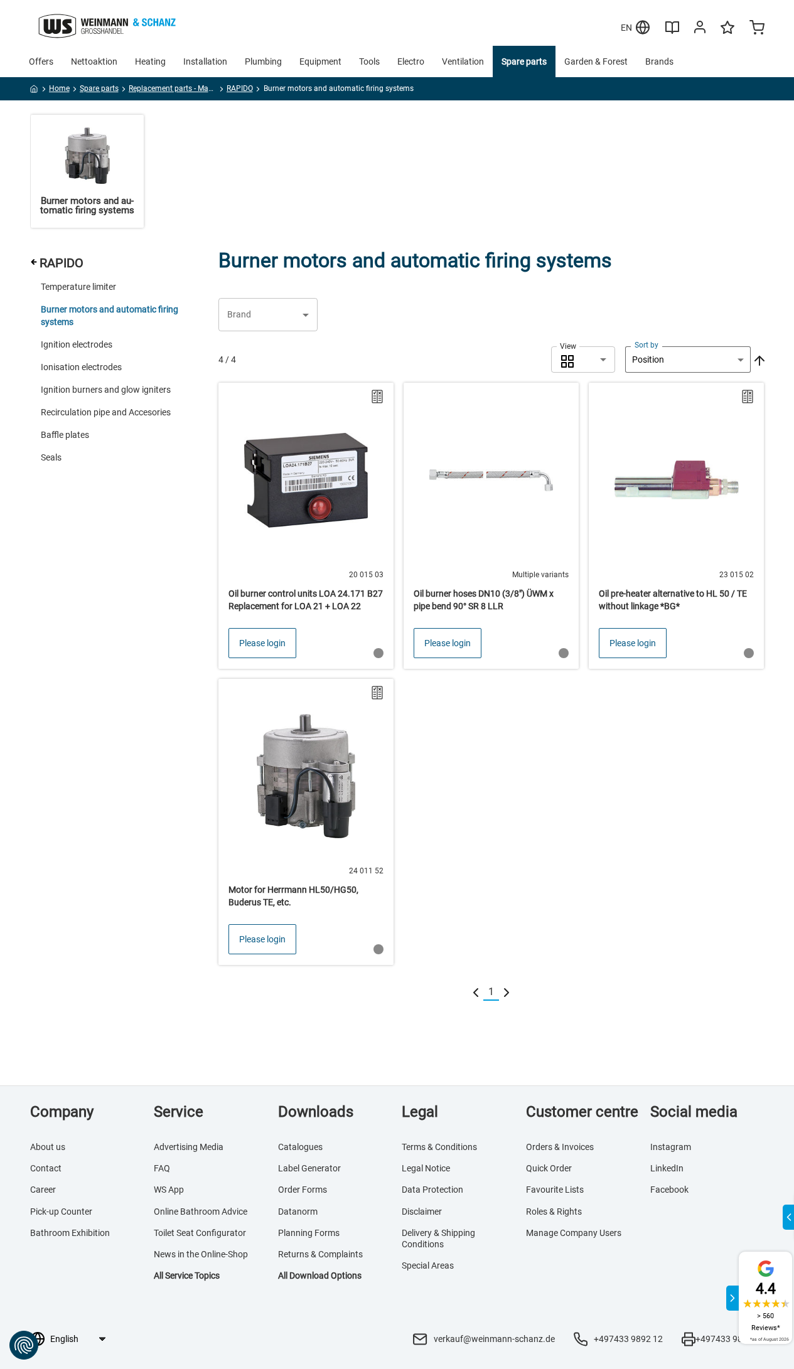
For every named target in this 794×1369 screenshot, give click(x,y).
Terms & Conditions (439, 1147)
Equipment (320, 61)
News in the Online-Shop (201, 1254)
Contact (46, 1168)
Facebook (669, 1190)
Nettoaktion (94, 61)
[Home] (34, 91)
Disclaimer (422, 1212)
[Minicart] (756, 29)
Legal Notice (426, 1168)
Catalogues (300, 1147)
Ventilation (463, 61)
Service (178, 1112)
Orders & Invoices (560, 1147)
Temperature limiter (78, 287)
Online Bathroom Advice (200, 1212)
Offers (41, 61)
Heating (150, 61)
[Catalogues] (672, 32)
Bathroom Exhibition (70, 1233)
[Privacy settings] (23, 1345)
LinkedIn (667, 1168)
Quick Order (549, 1168)
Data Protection (432, 1190)
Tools (369, 61)
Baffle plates (65, 435)
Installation (205, 61)
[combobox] (583, 359)
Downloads (315, 1112)
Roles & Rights (554, 1212)
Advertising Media (188, 1147)
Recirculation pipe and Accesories (106, 412)
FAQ (162, 1168)
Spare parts (524, 61)
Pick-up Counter (61, 1212)
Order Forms (302, 1190)
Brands (659, 61)
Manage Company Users (573, 1233)
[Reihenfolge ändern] (758, 359)
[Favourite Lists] (727, 33)
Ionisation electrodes (81, 367)
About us (47, 1147)
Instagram (670, 1147)
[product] (306, 526)
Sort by (646, 345)
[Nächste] (506, 992)
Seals (51, 457)
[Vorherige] (475, 992)
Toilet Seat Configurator (200, 1233)
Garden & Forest (596, 61)
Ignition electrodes (76, 344)
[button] (268, 314)
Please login (262, 643)
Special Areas (428, 1265)
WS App (169, 1190)
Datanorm (298, 1212)
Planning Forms (309, 1233)
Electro (410, 61)
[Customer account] (699, 29)
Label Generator (309, 1168)
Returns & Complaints (320, 1254)
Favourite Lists (555, 1190)
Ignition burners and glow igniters (106, 390)
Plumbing (263, 61)
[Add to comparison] (377, 396)
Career (43, 1190)
